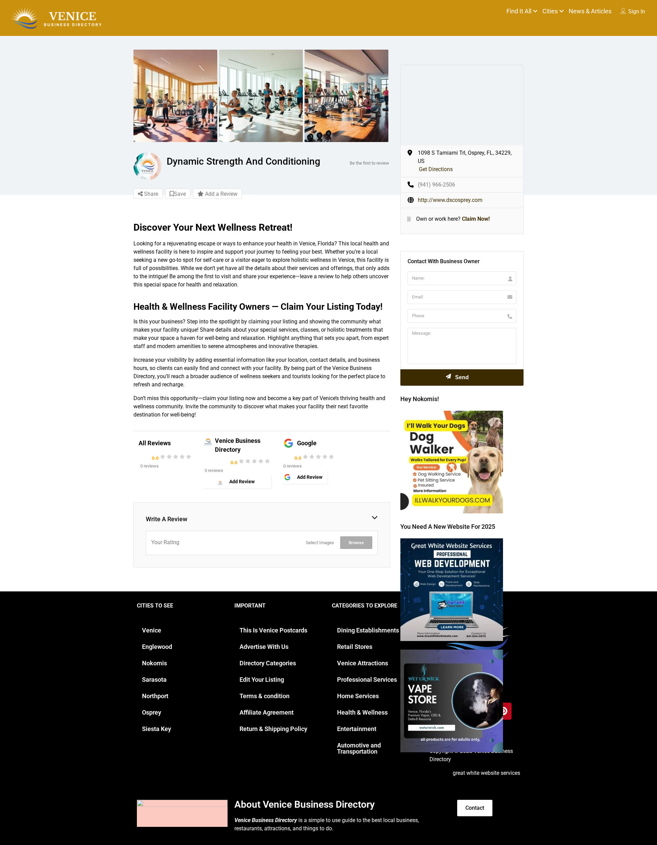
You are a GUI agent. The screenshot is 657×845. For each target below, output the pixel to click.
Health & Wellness (362, 712)
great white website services (486, 773)
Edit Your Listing (262, 679)
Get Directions (436, 169)
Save (180, 194)
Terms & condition (264, 696)
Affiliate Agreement (267, 712)
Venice (151, 630)
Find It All (518, 11)
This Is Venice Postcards (273, 630)
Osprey (151, 712)
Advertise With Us (264, 646)
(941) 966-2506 (436, 184)
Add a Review (220, 194)
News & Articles (590, 11)
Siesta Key (156, 728)
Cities (550, 11)
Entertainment (356, 728)
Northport (155, 696)
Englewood (157, 646)
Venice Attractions (362, 663)
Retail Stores (354, 646)
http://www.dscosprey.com (450, 200)
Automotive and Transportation (359, 748)
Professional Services (367, 679)
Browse (356, 542)
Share (150, 194)
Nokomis (154, 663)
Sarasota (154, 679)
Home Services (358, 696)
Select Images (320, 542)
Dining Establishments (368, 630)
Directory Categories (268, 663)
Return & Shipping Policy (273, 728)
